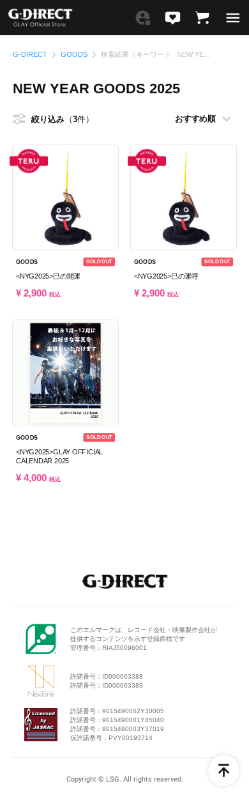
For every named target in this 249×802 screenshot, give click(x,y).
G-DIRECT (30, 54)
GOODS (74, 54)
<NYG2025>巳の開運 (48, 276)
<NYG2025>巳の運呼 (166, 276)
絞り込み (54, 119)
